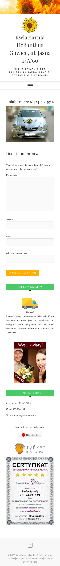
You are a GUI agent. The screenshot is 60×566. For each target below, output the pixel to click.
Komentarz (11, 175)
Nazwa (10, 219)
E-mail (10, 236)
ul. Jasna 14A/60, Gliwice (20, 403)
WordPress (31, 562)
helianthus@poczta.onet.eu (23, 415)
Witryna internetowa (16, 253)
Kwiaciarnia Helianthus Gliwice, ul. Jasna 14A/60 (30, 48)
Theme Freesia (36, 558)
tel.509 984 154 (17, 409)
